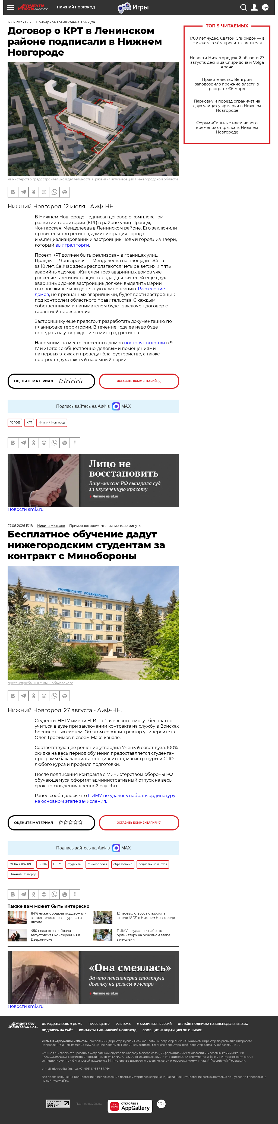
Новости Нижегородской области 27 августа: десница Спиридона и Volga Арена (227, 62)
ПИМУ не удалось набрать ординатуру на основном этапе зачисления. (105, 798)
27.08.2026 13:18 (20, 526)
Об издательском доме (62, 1024)
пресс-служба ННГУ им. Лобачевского (40, 683)
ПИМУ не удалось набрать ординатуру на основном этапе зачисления (143, 935)
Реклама (123, 1024)
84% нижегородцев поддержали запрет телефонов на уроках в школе (59, 917)
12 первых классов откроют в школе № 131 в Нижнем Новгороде (146, 915)
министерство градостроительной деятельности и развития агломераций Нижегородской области (93, 179)
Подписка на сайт (57, 1030)
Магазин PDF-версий (154, 1024)
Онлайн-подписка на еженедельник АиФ (213, 1024)
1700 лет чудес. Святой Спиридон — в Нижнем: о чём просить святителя (227, 40)
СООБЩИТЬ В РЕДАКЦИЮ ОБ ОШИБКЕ (172, 1030)
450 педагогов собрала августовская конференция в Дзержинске (55, 935)
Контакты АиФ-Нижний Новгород (107, 1030)
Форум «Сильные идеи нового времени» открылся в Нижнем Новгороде (227, 128)
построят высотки (144, 342)
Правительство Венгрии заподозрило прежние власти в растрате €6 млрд (227, 84)
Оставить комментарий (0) (139, 381)
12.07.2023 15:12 (19, 22)
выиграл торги (72, 245)
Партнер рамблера (89, 1103)
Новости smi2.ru (26, 509)
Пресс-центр (99, 1024)
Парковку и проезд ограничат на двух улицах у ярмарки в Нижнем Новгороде (227, 106)
